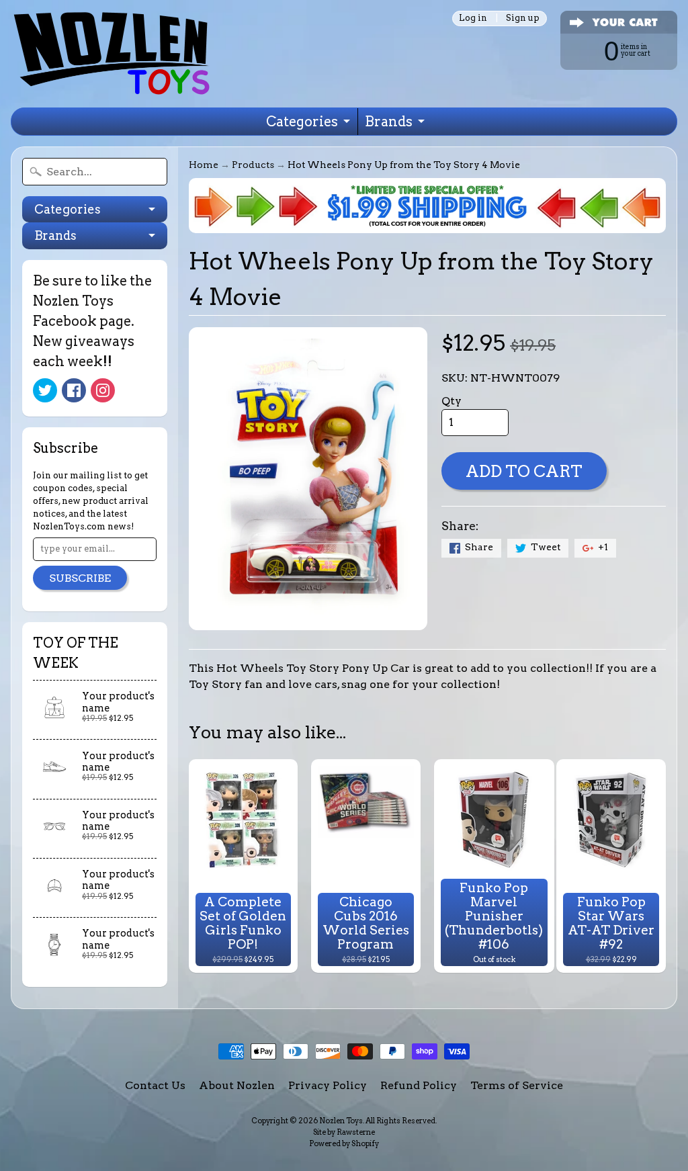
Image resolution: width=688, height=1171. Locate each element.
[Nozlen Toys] (111, 54)
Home (203, 164)
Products (253, 164)
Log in (473, 18)
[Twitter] (45, 390)
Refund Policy (418, 1085)
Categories (302, 122)
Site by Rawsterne (344, 1132)
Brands (389, 122)
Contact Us (155, 1085)
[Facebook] (74, 390)
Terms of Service (516, 1085)
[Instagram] (103, 390)
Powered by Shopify (344, 1143)
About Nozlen (237, 1085)
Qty (451, 400)
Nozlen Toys (341, 1120)
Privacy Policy (327, 1085)
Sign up (523, 18)
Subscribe (80, 578)
